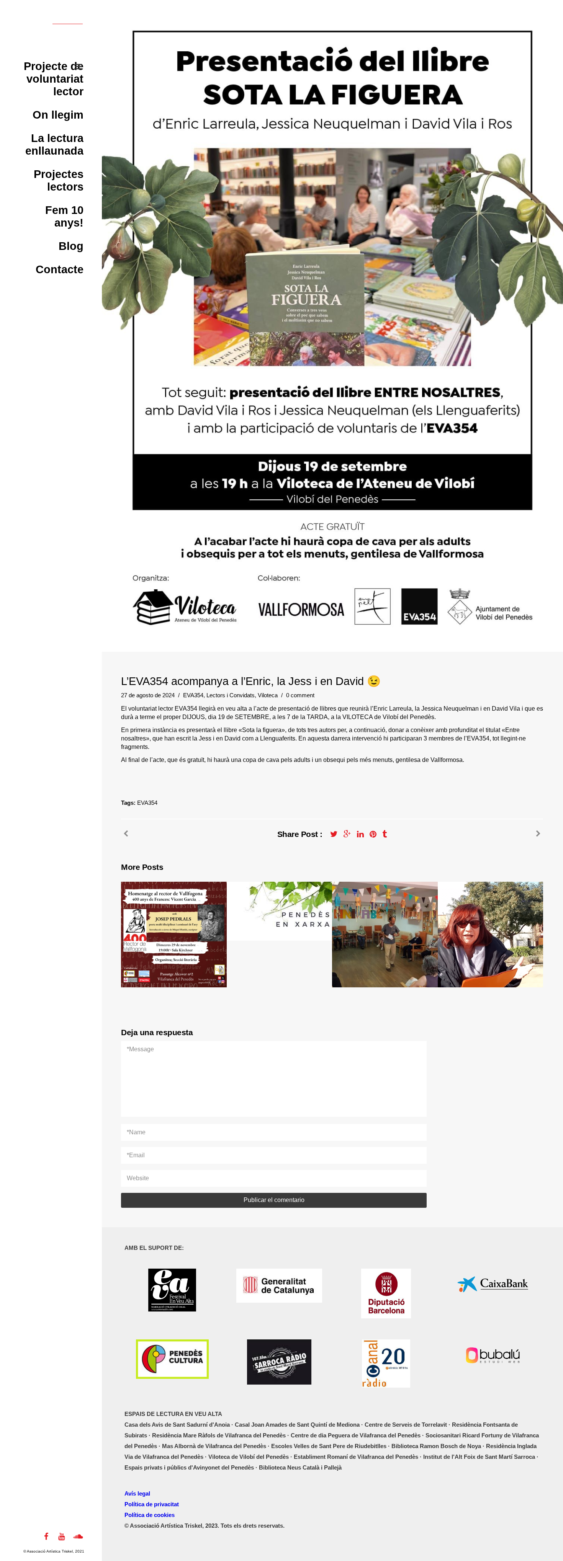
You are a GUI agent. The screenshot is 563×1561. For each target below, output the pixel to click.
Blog (71, 246)
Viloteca (268, 695)
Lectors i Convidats (230, 695)
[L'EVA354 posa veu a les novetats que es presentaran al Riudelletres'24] (538, 834)
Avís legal (137, 1493)
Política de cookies (149, 1515)
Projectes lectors (58, 180)
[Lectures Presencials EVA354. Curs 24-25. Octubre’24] (126, 834)
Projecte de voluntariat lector (53, 79)
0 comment (300, 695)
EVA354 (193, 695)
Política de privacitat (151, 1504)
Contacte (59, 269)
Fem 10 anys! (64, 216)
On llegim (58, 115)
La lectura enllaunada (54, 144)
